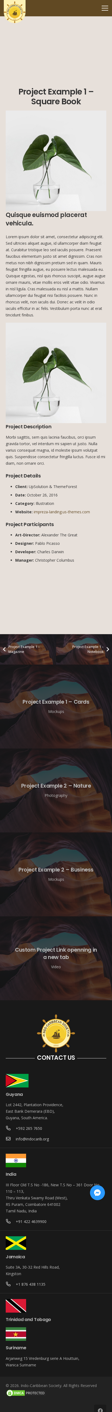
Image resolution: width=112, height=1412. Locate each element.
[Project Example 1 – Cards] (56, 707)
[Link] (15, 12)
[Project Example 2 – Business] (56, 874)
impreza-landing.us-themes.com (62, 511)
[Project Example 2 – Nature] (56, 790)
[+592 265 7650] (11, 1128)
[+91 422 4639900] (11, 1221)
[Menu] (105, 8)
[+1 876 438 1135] (11, 1284)
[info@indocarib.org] (11, 1139)
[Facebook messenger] (97, 1192)
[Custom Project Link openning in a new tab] (56, 958)
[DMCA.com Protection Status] (26, 1395)
